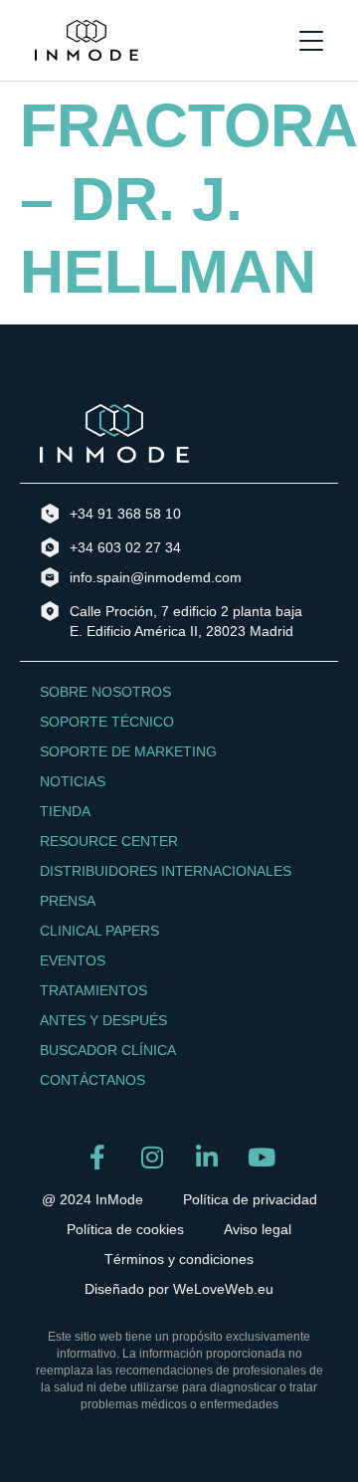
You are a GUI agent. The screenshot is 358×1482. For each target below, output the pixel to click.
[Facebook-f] (97, 1157)
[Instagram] (151, 1157)
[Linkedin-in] (206, 1157)
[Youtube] (261, 1157)
